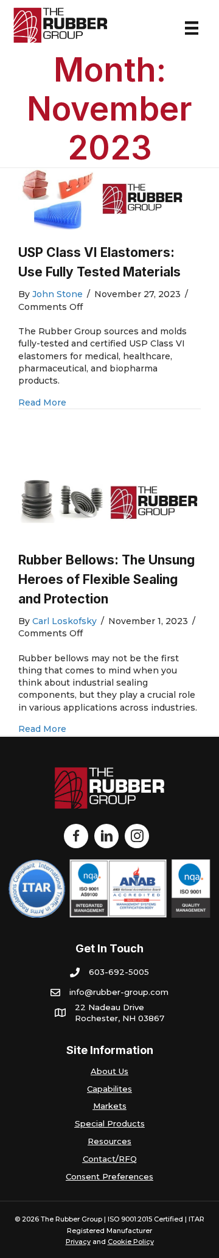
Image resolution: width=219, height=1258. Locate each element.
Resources (109, 1141)
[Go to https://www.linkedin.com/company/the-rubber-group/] (106, 836)
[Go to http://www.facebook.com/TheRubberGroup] (76, 836)
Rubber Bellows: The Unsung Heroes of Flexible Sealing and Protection (106, 579)
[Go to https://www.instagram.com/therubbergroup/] (137, 836)
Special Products (110, 1123)
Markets (110, 1106)
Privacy (78, 1241)
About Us (109, 1071)
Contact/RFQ (110, 1159)
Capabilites (109, 1089)
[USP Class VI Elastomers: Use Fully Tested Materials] (109, 199)
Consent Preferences (109, 1176)
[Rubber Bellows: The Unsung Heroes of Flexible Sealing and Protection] (109, 503)
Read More (42, 402)
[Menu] (191, 28)
